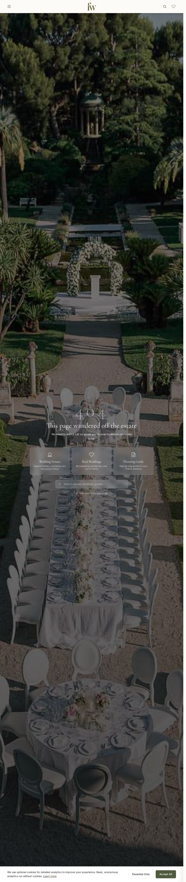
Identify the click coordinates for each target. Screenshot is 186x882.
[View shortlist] (173, 7)
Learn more (49, 876)
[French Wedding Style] (91, 7)
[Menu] (9, 7)
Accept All (165, 874)
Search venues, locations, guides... (84, 484)
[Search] (165, 7)
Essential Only (141, 874)
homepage (102, 493)
